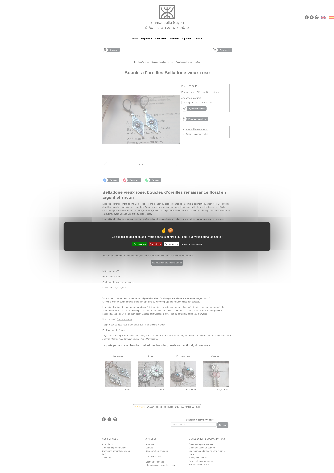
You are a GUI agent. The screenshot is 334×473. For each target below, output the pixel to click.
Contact (198, 39)
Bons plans (160, 39)
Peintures (174, 39)
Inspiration (146, 39)
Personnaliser (171, 244)
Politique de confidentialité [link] (191, 244)
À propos (186, 39)
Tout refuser (155, 244)
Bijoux (135, 39)
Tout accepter (140, 244)
